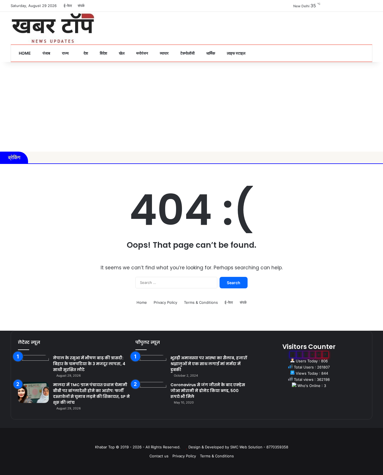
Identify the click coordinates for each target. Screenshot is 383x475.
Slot (187, 438)
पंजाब (46, 53)
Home (24, 53)
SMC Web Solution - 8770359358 (259, 447)
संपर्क (81, 5)
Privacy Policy (165, 302)
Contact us (159, 456)
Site (195, 438)
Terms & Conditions (201, 302)
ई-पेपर (68, 5)
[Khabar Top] (53, 28)
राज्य (65, 53)
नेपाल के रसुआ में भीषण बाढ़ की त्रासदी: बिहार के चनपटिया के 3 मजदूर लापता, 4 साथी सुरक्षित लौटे (89, 363)
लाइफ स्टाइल (235, 53)
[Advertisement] (191, 107)
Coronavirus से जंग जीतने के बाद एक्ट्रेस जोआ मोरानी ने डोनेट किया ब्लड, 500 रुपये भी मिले (207, 390)
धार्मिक (210, 53)
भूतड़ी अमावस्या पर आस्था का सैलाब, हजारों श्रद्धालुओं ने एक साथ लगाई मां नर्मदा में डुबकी (208, 363)
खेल (121, 53)
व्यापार (164, 53)
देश (85, 53)
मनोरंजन (141, 53)
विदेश (103, 53)
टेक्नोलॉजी (187, 53)
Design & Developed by (209, 447)
